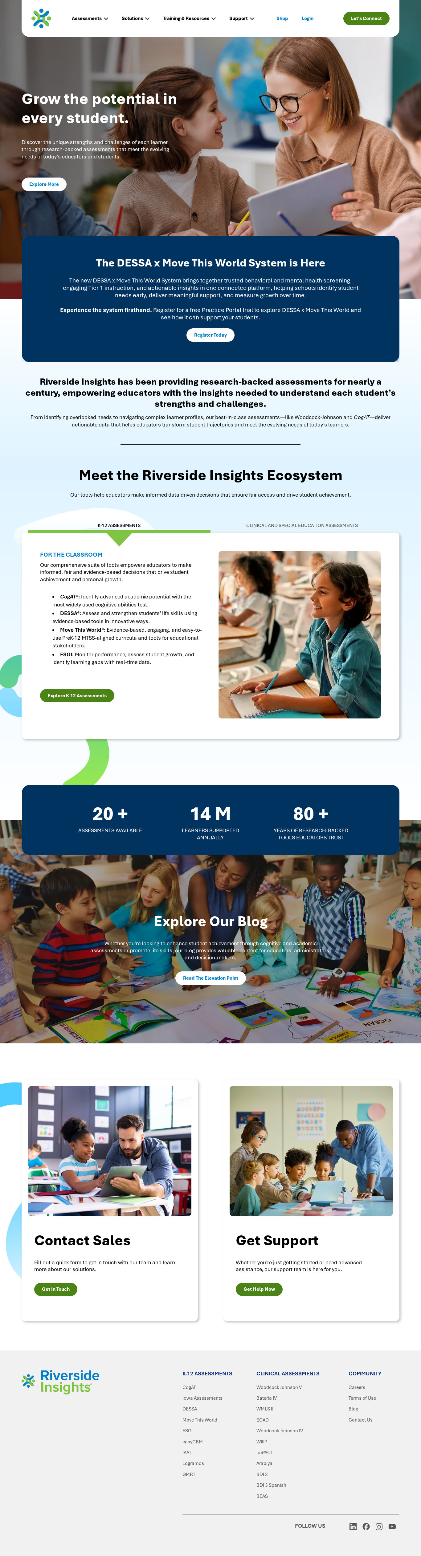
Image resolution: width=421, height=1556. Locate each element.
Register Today (210, 335)
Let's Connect (366, 18)
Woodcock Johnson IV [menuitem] (279, 1431)
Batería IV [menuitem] (266, 1398)
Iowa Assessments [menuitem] (202, 1398)
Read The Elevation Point (210, 978)
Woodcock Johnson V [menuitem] (279, 1387)
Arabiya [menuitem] (264, 1463)
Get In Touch (56, 1289)
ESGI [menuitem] (187, 1431)
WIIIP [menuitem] (261, 1442)
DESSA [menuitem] (189, 1409)
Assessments (87, 18)
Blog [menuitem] (353, 1409)
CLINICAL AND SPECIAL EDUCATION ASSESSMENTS (302, 525)
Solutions (132, 18)
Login (307, 18)
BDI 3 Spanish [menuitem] (271, 1485)
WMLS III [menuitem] (265, 1409)
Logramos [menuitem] (193, 1463)
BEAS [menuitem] (262, 1496)
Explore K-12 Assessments (77, 696)
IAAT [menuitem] (186, 1453)
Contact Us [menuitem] (361, 1420)
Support (238, 18)
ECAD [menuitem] (262, 1420)
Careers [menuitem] (357, 1387)
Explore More (44, 184)
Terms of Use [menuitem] (362, 1398)
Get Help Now (259, 1289)
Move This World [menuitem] (199, 1420)
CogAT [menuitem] (189, 1387)
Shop (282, 18)
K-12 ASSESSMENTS (119, 525)
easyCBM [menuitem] (192, 1442)
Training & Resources (186, 18)
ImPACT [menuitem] (264, 1453)
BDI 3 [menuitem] (262, 1474)
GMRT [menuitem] (188, 1474)
